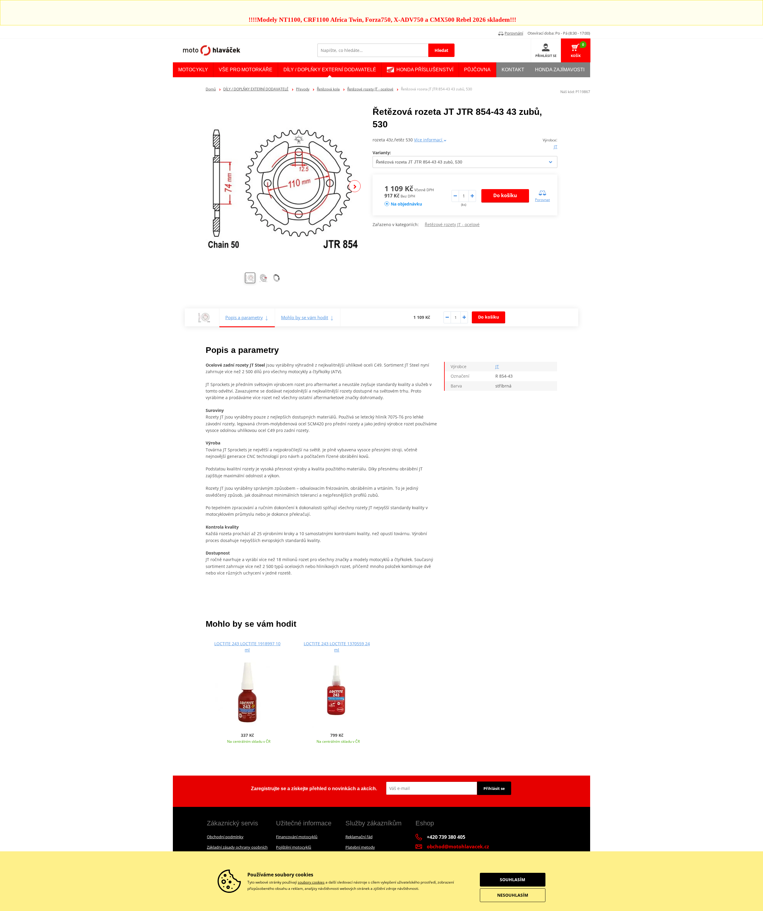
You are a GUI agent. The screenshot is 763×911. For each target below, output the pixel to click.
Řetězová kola (328, 89)
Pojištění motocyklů (293, 847)
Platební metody (360, 847)
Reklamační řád (359, 836)
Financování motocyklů (296, 836)
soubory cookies (311, 882)
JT (555, 146)
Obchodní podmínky (225, 836)
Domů (211, 89)
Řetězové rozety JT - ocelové (370, 89)
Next (355, 186)
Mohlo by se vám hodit (304, 317)
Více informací (428, 140)
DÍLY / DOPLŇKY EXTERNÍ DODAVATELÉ (256, 89)
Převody (302, 89)
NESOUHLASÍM (512, 895)
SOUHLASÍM (512, 879)
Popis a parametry (244, 317)
